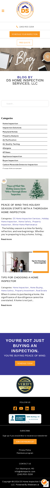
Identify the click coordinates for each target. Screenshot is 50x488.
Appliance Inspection (12, 156)
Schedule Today (25, 363)
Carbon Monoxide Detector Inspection (20, 164)
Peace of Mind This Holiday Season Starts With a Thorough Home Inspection (24, 208)
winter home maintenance (24, 224)
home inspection (10, 123)
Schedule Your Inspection (25, 34)
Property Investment (25, 290)
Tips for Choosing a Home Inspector (19, 279)
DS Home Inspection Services (26, 218)
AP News (6, 152)
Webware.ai (33, 484)
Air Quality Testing (11, 144)
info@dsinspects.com (25, 471)
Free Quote (24, 42)
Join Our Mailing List (25, 441)
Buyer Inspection (10, 160)
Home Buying (36, 287)
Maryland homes (10, 132)
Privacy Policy (25, 450)
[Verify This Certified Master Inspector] (25, 385)
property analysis (11, 136)
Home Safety (24, 221)
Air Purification (9, 140)
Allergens (7, 148)
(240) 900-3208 (25, 474)
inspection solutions (12, 128)
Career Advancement (12, 169)
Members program (25, 453)
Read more (6, 239)
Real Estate (41, 290)
